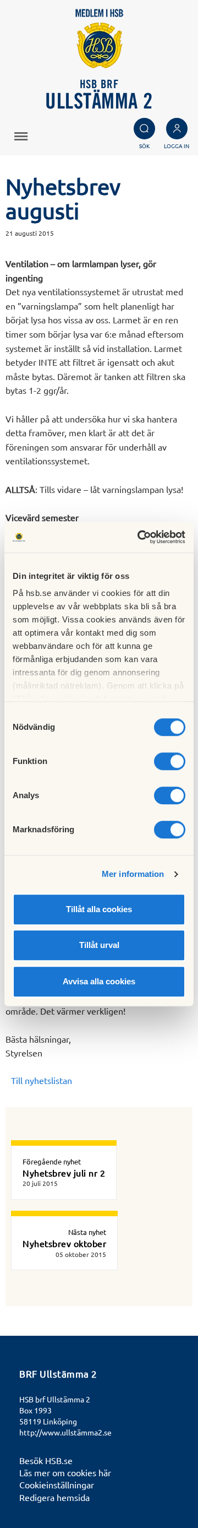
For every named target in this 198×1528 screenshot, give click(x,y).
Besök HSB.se (46, 1460)
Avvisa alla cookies (99, 981)
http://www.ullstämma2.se (65, 1432)
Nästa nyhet (87, 1232)
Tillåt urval (99, 945)
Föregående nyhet (52, 1161)
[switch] (169, 761)
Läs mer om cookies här (65, 1472)
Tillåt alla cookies (99, 909)
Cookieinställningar (56, 1484)
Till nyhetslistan (41, 1080)
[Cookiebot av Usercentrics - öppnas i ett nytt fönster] (139, 537)
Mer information (133, 874)
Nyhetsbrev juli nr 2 (64, 1172)
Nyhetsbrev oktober (64, 1243)
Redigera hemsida (54, 1497)
